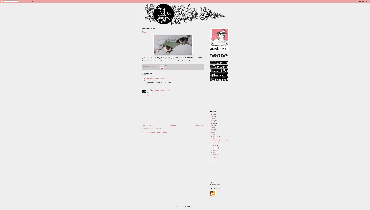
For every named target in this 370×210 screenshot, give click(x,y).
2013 (212, 121)
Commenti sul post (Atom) (154, 128)
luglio (214, 152)
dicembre (215, 134)
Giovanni (149, 78)
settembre (215, 148)
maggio (215, 157)
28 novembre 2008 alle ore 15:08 (161, 78)
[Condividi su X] (164, 66)
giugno (215, 154)
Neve (213, 138)
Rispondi (149, 85)
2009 (212, 130)
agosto (215, 150)
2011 (212, 125)
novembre (215, 136)
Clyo (148, 90)
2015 (212, 116)
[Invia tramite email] (160, 66)
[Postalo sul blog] (162, 66)
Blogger (192, 206)
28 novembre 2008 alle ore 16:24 (161, 90)
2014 (212, 118)
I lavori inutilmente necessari (219, 142)
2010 (212, 127)
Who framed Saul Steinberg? (220, 140)
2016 (212, 114)
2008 (212, 132)
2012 (212, 123)
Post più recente (147, 125)
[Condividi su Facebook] (166, 66)
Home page (173, 125)
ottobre (215, 145)
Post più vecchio (199, 125)
